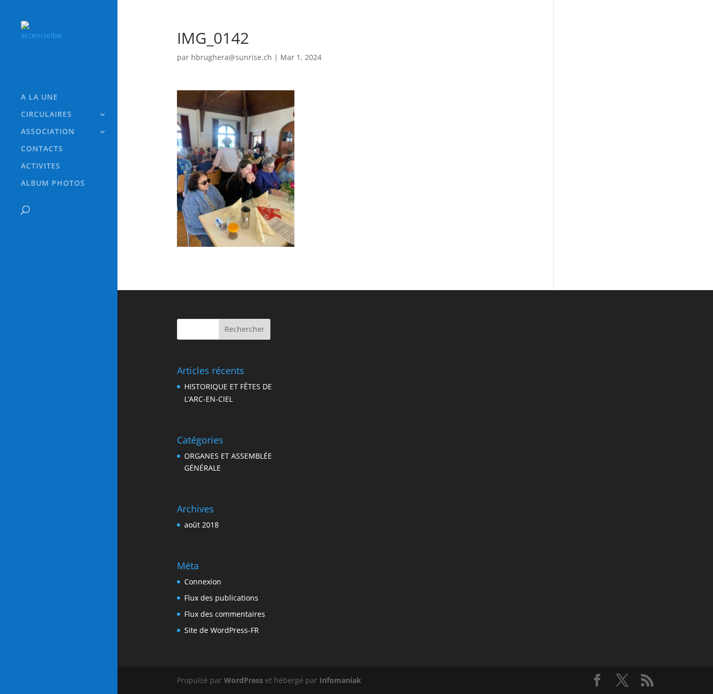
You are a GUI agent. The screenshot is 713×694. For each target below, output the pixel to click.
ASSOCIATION (48, 132)
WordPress (243, 680)
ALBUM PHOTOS (53, 184)
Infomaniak (340, 680)
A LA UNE (39, 97)
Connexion (202, 582)
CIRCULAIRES (46, 115)
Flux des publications (221, 598)
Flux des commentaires (224, 614)
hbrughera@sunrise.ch (231, 57)
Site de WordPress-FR (221, 630)
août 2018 (201, 525)
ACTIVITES (41, 166)
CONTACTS (42, 149)
